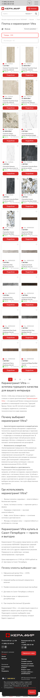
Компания (5, 664)
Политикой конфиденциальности (25, 688)
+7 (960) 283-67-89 (8, 4)
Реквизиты (5, 671)
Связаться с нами (29, 653)
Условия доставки (27, 664)
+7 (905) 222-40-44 (8, 2)
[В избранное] (17, 47)
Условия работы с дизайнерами (27, 673)
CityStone (10, 64)
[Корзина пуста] (29, 3)
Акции (4, 656)
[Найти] (36, 13)
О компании (6, 667)
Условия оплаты (26, 661)
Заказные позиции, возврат (27, 666)
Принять (32, 692)
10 (30, 379)
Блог (3, 669)
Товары (8, 35)
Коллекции (9, 41)
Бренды (4, 658)
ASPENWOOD (30, 227)
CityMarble (29, 129)
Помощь (24, 659)
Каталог (4, 654)
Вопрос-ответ (25, 670)
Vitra (6, 64)
